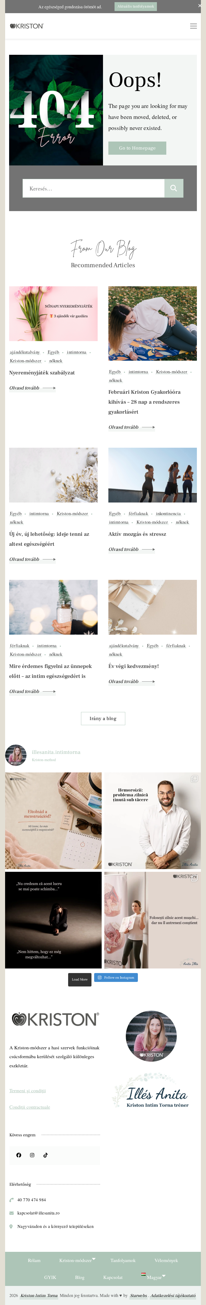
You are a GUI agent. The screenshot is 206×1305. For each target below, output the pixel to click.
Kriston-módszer (25, 361)
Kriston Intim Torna (38, 1295)
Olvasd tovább (24, 388)
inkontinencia (168, 513)
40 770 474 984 (31, 1199)
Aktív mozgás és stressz (137, 534)
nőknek (55, 361)
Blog (79, 1277)
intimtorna (76, 352)
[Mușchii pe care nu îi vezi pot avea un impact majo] (152, 920)
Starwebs (138, 1295)
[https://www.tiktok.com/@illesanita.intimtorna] (45, 1155)
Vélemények (166, 1260)
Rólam (34, 1260)
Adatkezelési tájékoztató (172, 1295)
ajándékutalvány (25, 352)
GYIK (50, 1277)
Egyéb (53, 352)
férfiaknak (138, 513)
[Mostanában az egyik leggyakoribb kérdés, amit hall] (53, 820)
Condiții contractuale (29, 1107)
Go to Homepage (137, 148)
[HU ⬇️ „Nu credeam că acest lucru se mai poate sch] (53, 920)
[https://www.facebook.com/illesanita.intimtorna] (18, 1155)
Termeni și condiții (27, 1090)
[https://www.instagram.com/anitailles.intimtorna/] (32, 1155)
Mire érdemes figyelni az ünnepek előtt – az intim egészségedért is (50, 671)
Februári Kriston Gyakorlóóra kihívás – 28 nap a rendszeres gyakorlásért (144, 402)
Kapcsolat (113, 1277)
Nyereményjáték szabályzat (42, 372)
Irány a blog (103, 718)
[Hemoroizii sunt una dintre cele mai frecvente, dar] (152, 820)
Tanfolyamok (123, 1260)
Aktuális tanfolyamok (135, 6)
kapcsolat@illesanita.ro (38, 1213)
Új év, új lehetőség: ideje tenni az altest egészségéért (49, 539)
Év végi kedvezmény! (133, 666)
